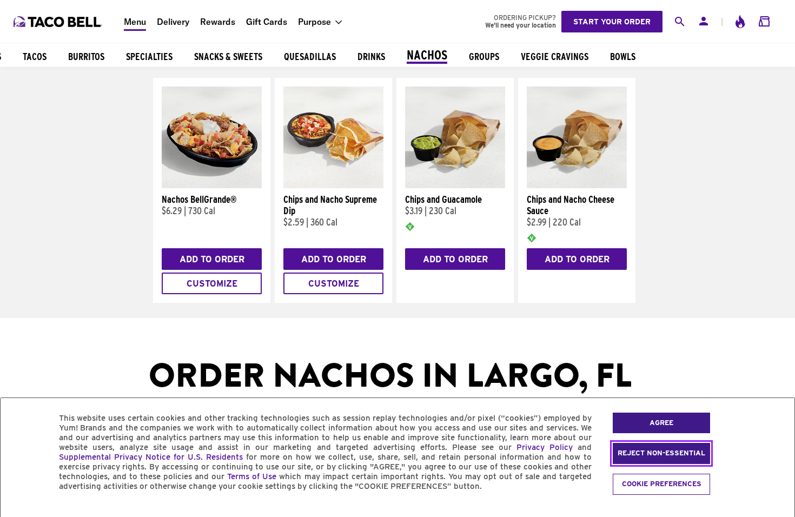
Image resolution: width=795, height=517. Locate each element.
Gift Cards (266, 21)
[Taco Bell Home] (59, 21)
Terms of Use (251, 476)
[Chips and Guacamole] (455, 185)
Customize (212, 284)
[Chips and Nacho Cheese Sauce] (577, 185)
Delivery (173, 21)
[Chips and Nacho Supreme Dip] (333, 185)
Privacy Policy (544, 447)
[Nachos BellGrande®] (212, 185)
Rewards (217, 21)
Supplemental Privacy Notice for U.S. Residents (151, 457)
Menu (135, 21)
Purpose (314, 21)
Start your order (612, 21)
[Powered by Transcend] (18, 510)
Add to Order (212, 259)
